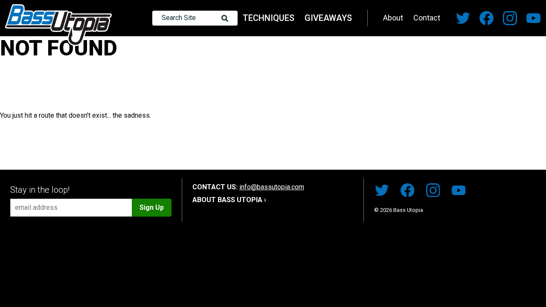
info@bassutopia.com (271, 187)
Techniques (268, 18)
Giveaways (328, 18)
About (393, 17)
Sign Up (151, 207)
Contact (426, 17)
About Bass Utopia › (229, 200)
